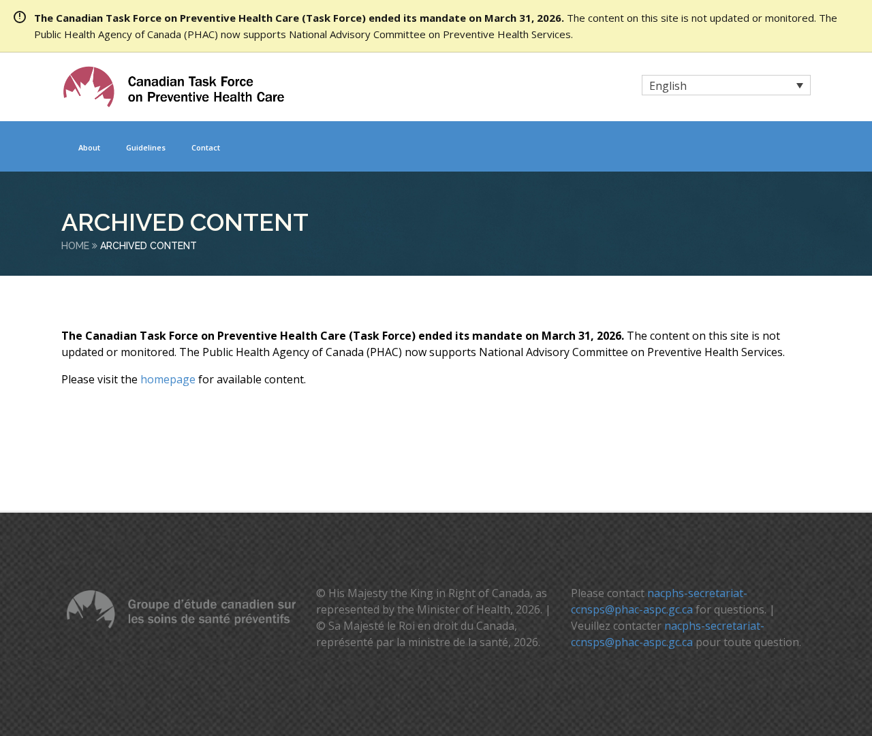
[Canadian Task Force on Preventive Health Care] (173, 87)
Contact (205, 147)
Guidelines (146, 147)
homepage (168, 379)
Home (75, 245)
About (89, 147)
